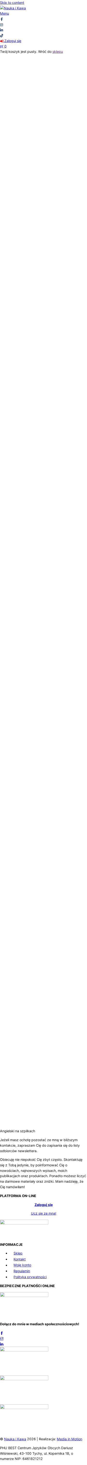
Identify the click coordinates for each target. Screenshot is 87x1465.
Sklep (18, 1253)
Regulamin (22, 1271)
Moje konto (22, 1265)
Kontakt (20, 1259)
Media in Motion (69, 1439)
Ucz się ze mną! (43, 1213)
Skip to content (12, 2)
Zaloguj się (44, 1205)
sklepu (57, 51)
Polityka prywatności (30, 1277)
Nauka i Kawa (15, 1439)
